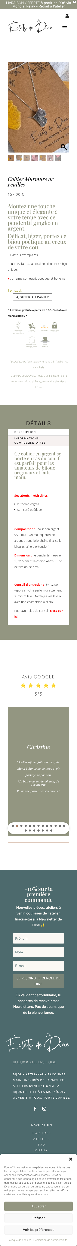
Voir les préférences (38, 1230)
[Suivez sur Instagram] (44, 1108)
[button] (70, 1159)
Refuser (39, 1218)
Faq (41, 1144)
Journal (42, 1150)
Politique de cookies (19, 1240)
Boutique (42, 1133)
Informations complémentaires (30, 441)
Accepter (38, 1206)
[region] (38, 771)
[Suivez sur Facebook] (35, 1108)
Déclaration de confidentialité (50, 1240)
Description (25, 432)
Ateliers (41, 1139)
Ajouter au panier (32, 297)
